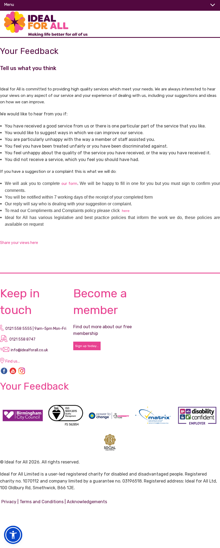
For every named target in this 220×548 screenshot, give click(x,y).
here (126, 211)
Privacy (8, 501)
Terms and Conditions (42, 501)
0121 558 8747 (22, 339)
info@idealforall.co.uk (29, 350)
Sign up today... (87, 346)
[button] (13, 535)
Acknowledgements (87, 501)
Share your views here (19, 242)
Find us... (12, 361)
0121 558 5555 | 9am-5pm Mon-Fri (35, 328)
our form (69, 183)
